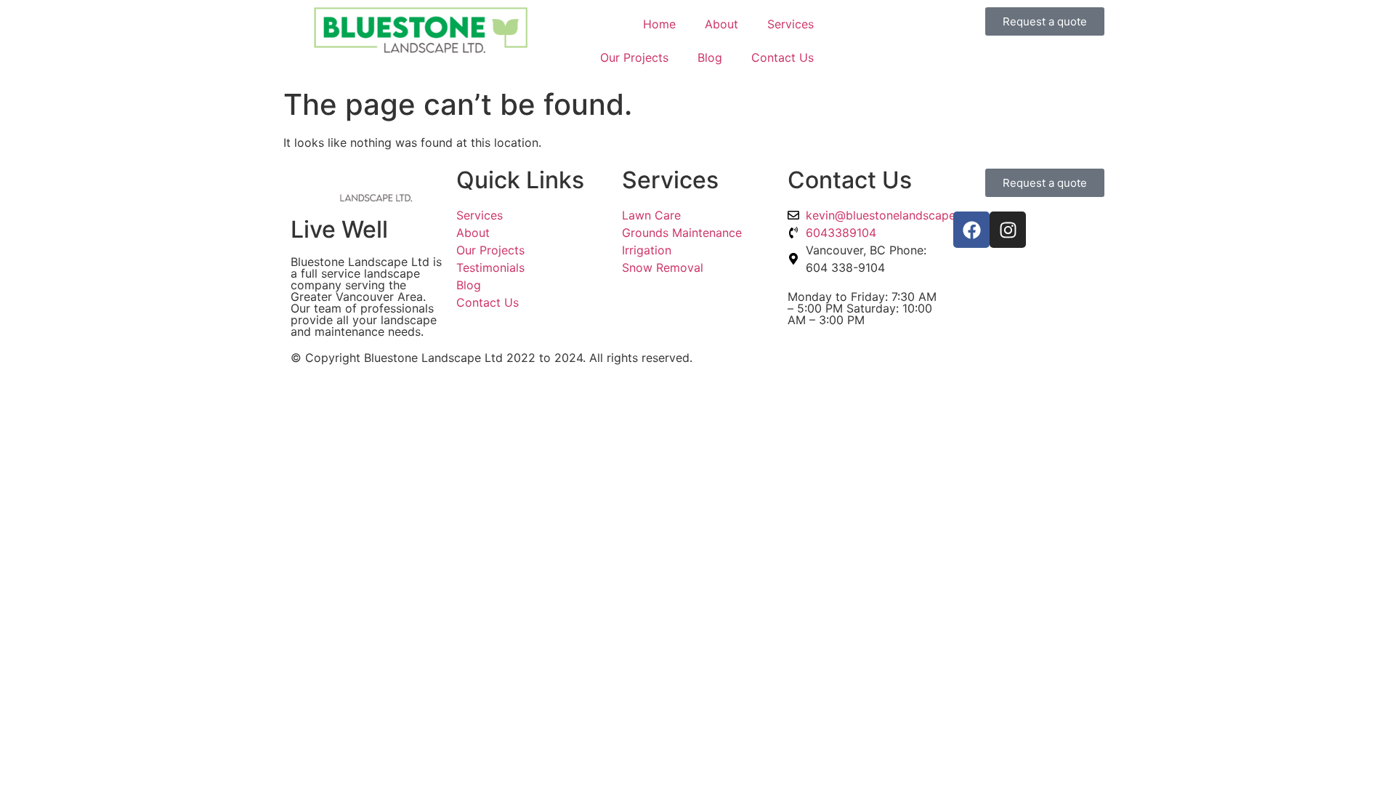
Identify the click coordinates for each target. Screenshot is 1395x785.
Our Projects (634, 57)
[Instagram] (1008, 230)
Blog (710, 57)
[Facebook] (971, 230)
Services (790, 24)
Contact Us (782, 57)
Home (659, 24)
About (721, 24)
